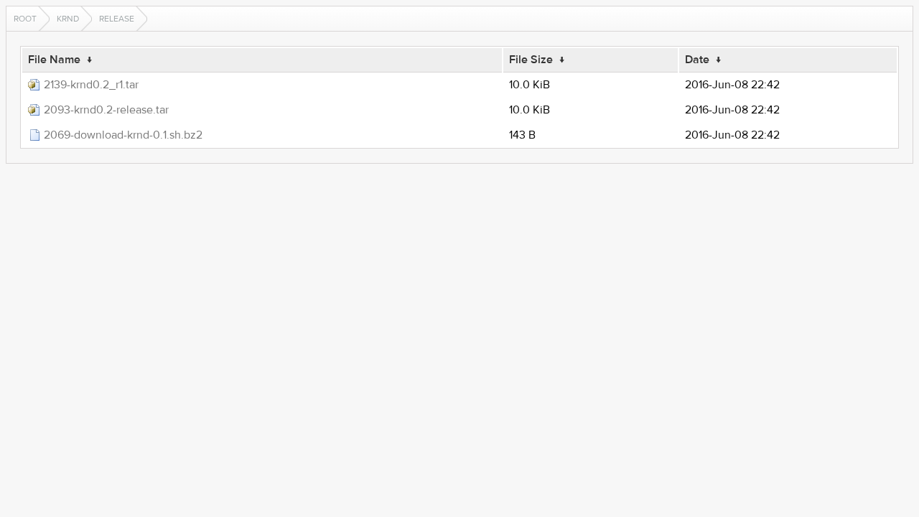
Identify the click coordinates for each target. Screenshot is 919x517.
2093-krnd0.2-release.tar (106, 110)
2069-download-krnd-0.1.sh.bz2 (123, 135)
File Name (54, 59)
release (116, 18)
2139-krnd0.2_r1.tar (91, 85)
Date (697, 59)
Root (25, 18)
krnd (68, 18)
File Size (531, 59)
